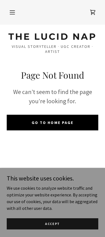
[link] (92, 12)
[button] (12, 12)
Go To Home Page (52, 122)
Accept (52, 224)
